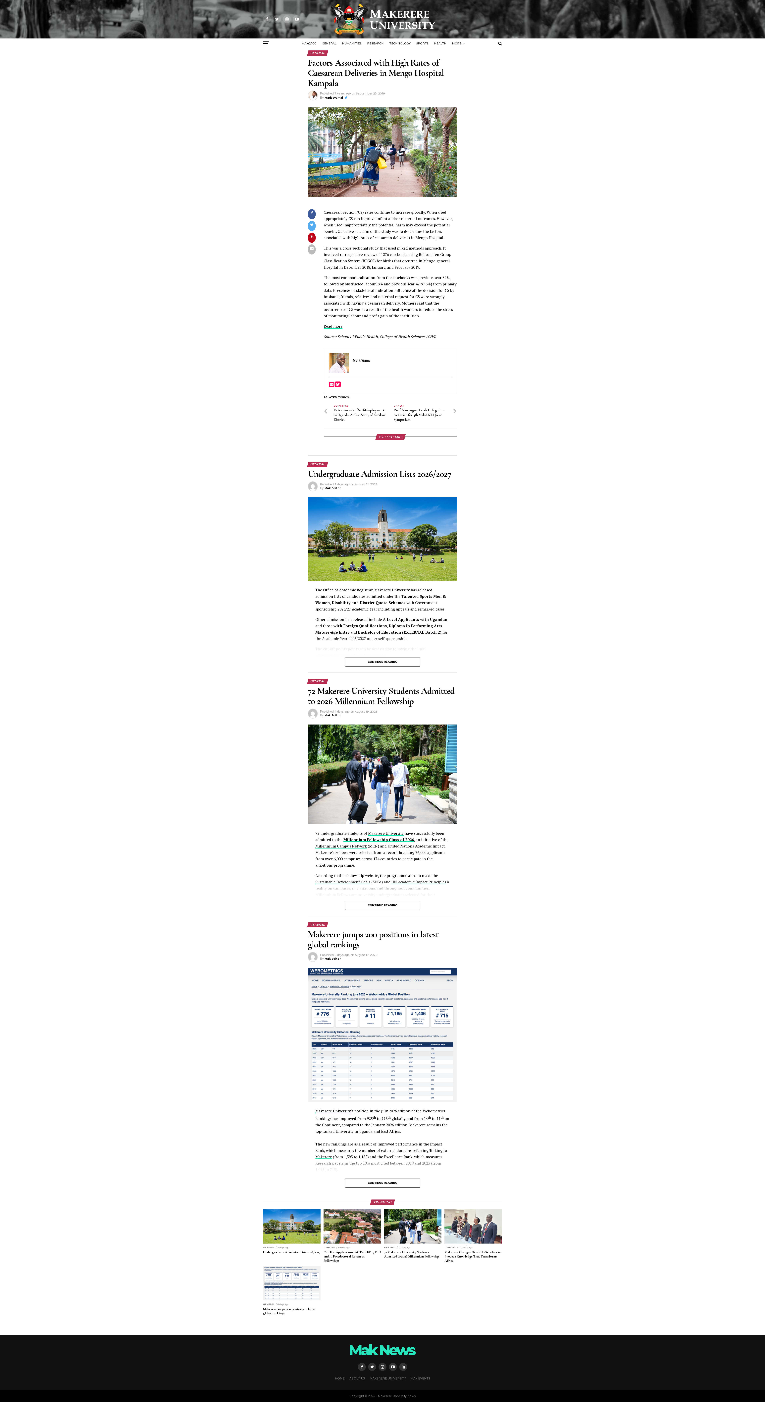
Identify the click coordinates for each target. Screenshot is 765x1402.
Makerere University (386, 833)
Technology (400, 43)
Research (375, 43)
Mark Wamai (334, 97)
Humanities (352, 43)
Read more (333, 326)
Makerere (323, 1156)
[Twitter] (338, 385)
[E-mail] (332, 385)
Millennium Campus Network (341, 846)
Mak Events (420, 1378)
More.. (457, 43)
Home (340, 1378)
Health (440, 43)
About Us (357, 1378)
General (329, 43)
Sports (422, 43)
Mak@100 (309, 43)
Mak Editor (333, 488)
